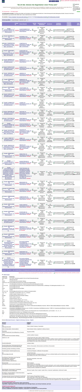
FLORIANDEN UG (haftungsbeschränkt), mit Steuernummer (25, 236)
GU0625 (17, 139)
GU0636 (17, 30)
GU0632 (17, 103)
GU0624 (17, 125)
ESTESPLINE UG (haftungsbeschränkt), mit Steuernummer (25, 213)
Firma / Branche (23, 23)
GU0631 (17, 61)
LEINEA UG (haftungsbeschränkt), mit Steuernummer (25, 139)
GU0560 (17, 198)
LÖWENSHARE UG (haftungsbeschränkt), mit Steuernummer (25, 198)
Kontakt (57, 1)
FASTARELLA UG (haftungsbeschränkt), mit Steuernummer (25, 37)
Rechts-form (34, 24)
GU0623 (17, 119)
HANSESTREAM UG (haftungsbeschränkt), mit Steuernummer (25, 162)
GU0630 (17, 95)
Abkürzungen (15, 11)
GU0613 (17, 173)
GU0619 (17, 147)
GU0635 (17, 68)
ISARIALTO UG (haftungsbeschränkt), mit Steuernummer (25, 68)
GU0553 (17, 206)
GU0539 (17, 244)
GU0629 (17, 74)
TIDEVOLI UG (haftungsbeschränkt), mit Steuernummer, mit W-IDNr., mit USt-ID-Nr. (25, 147)
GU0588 (17, 213)
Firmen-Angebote (12, 17)
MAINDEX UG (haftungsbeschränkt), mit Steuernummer (25, 61)
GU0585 (17, 252)
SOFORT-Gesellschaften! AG (8, 381)
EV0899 (17, 262)
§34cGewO (78, 24)
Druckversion (7, 11)
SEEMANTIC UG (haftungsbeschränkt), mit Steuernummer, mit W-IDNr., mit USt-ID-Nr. (25, 81)
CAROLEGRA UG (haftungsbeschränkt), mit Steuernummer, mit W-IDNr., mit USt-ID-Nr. (25, 52)
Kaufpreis (69, 25)
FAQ (50, 1)
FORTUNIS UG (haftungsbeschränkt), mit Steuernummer (25, 113)
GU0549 (17, 190)
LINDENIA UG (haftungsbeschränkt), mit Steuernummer (25, 74)
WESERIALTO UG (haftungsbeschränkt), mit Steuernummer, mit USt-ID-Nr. (25, 228)
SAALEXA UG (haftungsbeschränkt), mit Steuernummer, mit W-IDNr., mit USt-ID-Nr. (25, 131)
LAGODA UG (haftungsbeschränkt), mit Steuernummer (25, 104)
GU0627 (17, 89)
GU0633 (17, 37)
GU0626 (17, 132)
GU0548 (17, 221)
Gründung (58, 23)
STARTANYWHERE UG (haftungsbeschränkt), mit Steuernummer (25, 125)
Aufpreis (69, 23)
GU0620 (17, 112)
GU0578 (17, 236)
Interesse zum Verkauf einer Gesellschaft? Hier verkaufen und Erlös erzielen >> (36, 272)
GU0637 (17, 45)
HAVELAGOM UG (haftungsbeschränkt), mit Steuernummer (25, 206)
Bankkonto (49, 23)
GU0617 (17, 162)
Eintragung (58, 24)
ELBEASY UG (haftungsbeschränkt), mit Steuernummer (25, 95)
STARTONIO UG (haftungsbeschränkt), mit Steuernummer (25, 119)
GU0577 (17, 228)
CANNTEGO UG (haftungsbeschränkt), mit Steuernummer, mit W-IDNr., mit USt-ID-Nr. (25, 45)
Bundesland (41, 24)
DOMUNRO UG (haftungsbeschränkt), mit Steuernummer (25, 221)
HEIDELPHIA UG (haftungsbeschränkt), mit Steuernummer (25, 155)
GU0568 (17, 183)
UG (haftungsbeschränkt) (41, 17)
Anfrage (53, 1)
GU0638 (17, 81)
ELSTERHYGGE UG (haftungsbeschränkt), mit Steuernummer (25, 190)
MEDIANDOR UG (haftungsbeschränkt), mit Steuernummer (25, 183)
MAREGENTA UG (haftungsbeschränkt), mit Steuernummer (25, 253)
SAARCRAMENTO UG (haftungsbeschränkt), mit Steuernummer (25, 30)
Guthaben (69, 22)
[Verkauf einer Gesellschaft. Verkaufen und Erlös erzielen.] (67, 272)
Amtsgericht (40, 23)
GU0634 (17, 53)
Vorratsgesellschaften (22, 17)
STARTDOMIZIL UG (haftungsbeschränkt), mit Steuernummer (25, 89)
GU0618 (17, 155)
